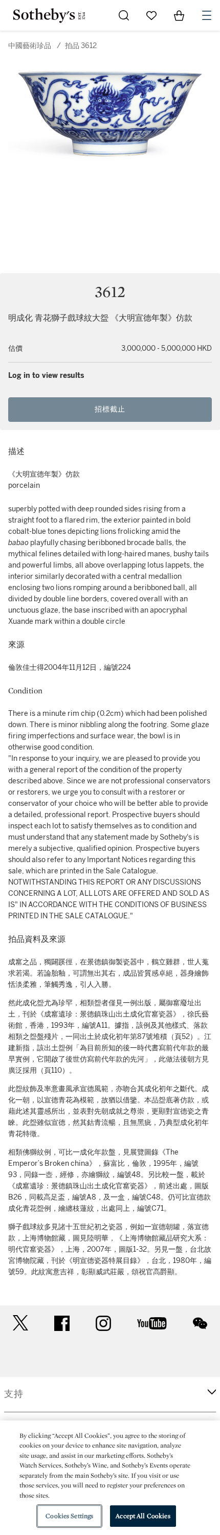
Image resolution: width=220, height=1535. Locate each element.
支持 (14, 1393)
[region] (110, 1477)
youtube (152, 1323)
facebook (62, 1323)
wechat (200, 1323)
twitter (20, 1323)
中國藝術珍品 (29, 45)
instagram (103, 1323)
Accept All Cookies (143, 1515)
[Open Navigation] (207, 15)
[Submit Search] (124, 15)
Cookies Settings (69, 1515)
